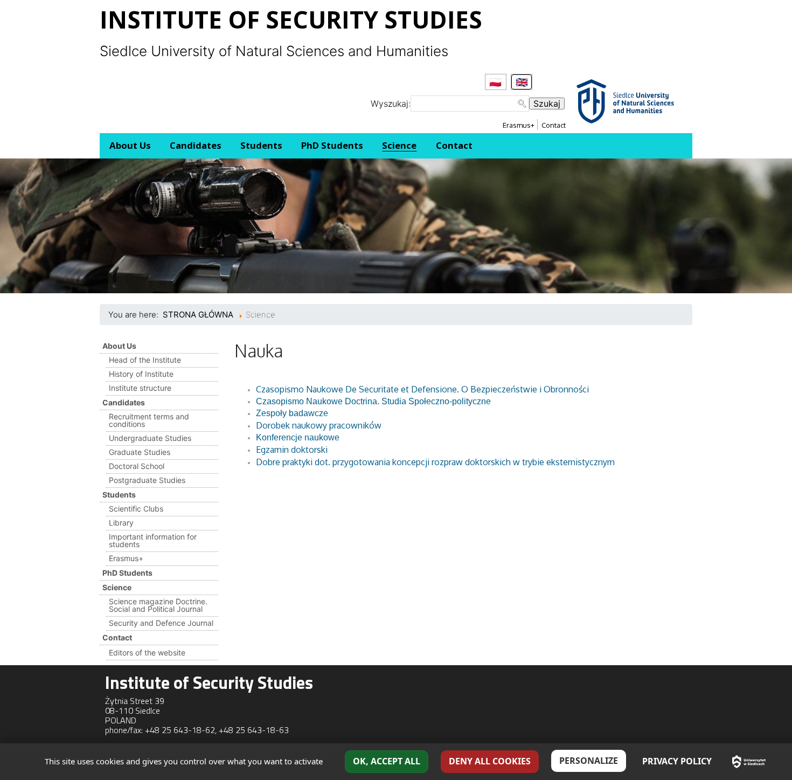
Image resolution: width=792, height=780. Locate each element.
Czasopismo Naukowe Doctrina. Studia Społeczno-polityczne (373, 401)
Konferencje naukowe (297, 437)
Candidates (123, 402)
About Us (119, 345)
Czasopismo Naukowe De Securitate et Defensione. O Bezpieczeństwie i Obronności (422, 389)
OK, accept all (386, 761)
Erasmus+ (518, 125)
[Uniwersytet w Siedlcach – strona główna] (749, 761)
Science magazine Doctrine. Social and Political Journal (158, 605)
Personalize (588, 761)
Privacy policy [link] (677, 761)
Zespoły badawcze (292, 413)
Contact (553, 125)
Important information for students (153, 540)
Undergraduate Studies (150, 438)
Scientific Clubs (136, 508)
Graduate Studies (139, 452)
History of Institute (141, 373)
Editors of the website (147, 652)
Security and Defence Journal (161, 622)
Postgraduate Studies (147, 480)
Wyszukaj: (391, 103)
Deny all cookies (490, 761)
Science (116, 587)
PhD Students (127, 572)
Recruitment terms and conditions (149, 420)
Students (119, 494)
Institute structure (140, 387)
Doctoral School (136, 466)
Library (121, 522)
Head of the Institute (145, 359)
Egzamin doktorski (292, 449)
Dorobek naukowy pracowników (318, 425)
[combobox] (470, 103)
